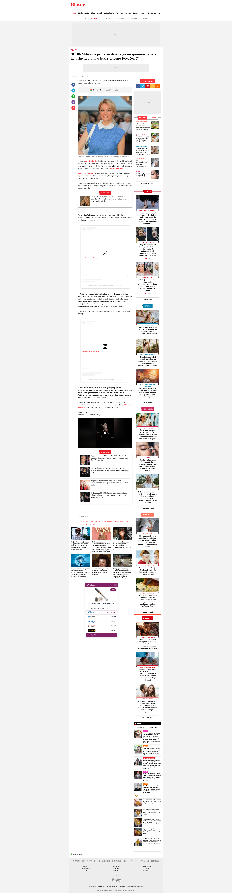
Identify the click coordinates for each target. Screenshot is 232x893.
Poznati (73, 13)
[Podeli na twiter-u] (73, 90)
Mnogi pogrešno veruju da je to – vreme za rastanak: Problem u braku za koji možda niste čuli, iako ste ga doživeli (148, 674)
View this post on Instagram (90, 257)
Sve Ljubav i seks (147, 718)
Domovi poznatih (133, 18)
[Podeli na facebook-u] (73, 85)
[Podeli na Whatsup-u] (73, 96)
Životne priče (95, 18)
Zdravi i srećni (96, 13)
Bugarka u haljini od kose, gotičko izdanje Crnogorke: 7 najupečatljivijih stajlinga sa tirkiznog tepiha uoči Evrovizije (147, 250)
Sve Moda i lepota (148, 508)
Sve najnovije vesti (147, 184)
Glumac (95, 525)
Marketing (101, 886)
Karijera (128, 13)
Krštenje (81, 525)
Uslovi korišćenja (111, 886)
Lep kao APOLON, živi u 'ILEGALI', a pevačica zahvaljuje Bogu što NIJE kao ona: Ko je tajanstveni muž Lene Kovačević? (109, 199)
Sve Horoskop (147, 403)
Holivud (145, 18)
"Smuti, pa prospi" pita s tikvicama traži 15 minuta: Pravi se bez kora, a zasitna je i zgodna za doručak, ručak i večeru (147, 600)
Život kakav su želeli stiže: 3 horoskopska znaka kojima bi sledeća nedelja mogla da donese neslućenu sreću (147, 361)
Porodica (119, 13)
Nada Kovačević (120, 521)
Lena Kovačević (90, 161)
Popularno (154, 727)
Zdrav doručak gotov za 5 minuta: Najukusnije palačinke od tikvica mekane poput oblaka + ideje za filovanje (143, 126)
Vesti (85, 18)
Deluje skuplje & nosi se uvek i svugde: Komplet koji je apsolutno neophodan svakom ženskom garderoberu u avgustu (147, 497)
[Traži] (159, 13)
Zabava (135, 13)
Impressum (92, 886)
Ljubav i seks (109, 13)
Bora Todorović (95, 521)
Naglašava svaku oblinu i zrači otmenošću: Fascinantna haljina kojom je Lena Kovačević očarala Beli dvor (110, 483)
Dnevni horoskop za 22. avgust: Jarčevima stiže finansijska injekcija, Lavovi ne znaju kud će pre (143, 151)
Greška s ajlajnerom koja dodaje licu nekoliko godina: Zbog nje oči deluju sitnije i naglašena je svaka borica (142, 176)
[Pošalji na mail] (73, 108)
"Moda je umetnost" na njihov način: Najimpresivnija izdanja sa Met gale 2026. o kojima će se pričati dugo (147, 285)
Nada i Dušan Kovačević (86, 173)
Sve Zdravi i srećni (148, 612)
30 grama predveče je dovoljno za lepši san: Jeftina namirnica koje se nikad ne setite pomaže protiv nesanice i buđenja (143, 163)
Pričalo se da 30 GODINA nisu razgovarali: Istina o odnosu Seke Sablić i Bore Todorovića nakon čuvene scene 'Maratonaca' (109, 495)
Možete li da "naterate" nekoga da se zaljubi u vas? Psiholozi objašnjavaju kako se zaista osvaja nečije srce (147, 643)
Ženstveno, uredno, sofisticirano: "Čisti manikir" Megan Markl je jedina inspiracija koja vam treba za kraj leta (142, 139)
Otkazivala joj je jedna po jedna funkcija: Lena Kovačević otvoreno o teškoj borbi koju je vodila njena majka (110, 470)
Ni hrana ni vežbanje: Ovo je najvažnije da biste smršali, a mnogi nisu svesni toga (147, 571)
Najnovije (140, 727)
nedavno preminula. (117, 168)
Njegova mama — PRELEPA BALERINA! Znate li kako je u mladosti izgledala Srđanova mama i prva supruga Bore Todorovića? (110, 458)
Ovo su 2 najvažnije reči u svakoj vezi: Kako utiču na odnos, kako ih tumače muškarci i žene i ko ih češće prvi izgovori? (147, 706)
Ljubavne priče (108, 18)
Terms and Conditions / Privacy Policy (131, 886)
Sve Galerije (148, 300)
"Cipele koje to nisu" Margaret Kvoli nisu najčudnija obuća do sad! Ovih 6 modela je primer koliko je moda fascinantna (148, 218)
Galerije (143, 13)
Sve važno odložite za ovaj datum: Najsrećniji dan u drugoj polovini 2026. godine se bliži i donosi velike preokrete (147, 392)
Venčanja (121, 18)
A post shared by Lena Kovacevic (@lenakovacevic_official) (105, 285)
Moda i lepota (83, 13)
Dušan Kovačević (107, 521)
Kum (127, 521)
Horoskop (152, 13)
